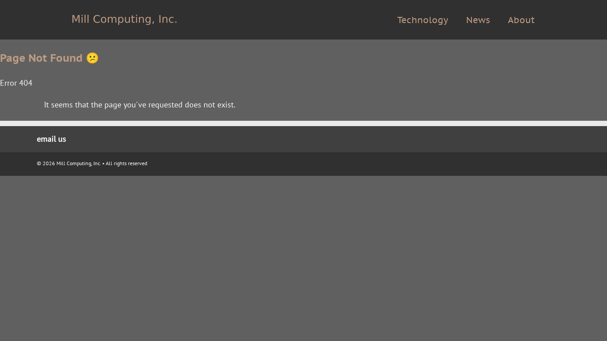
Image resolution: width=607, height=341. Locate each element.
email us (51, 139)
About (521, 20)
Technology (422, 20)
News (478, 20)
